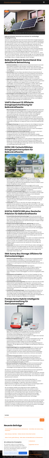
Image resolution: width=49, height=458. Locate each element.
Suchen (7, 415)
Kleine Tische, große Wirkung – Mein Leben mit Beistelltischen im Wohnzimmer (24, 437)
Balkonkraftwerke (18, 33)
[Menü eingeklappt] (44, 2)
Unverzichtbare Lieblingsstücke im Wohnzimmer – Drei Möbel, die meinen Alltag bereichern (24, 429)
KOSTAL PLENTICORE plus (32, 33)
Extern (6, 11)
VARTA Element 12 (40, 33)
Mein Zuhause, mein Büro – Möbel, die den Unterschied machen (20, 434)
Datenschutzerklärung (36, 454)
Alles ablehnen (14, 453)
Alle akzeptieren (22, 453)
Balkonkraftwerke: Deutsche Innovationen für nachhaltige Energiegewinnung (22, 37)
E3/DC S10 (24, 33)
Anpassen (7, 453)
